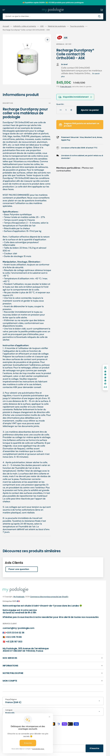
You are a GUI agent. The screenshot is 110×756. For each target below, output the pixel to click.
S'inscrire (94, 746)
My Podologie (18, 595)
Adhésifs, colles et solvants (24, 26)
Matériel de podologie (57, 26)
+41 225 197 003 (14, 639)
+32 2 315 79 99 (13, 635)
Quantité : (60, 104)
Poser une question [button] (18, 567)
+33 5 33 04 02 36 (15, 630)
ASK (42, 26)
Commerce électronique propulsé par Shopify (49, 595)
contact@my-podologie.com (18, 626)
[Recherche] (99, 16)
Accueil (6, 26)
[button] (4, 10)
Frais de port (65, 86)
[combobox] (53, 16)
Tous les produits (77, 26)
